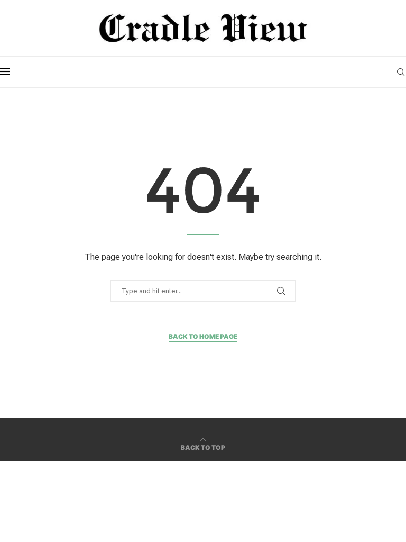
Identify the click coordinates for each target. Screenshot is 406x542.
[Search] (400, 72)
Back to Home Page (203, 336)
